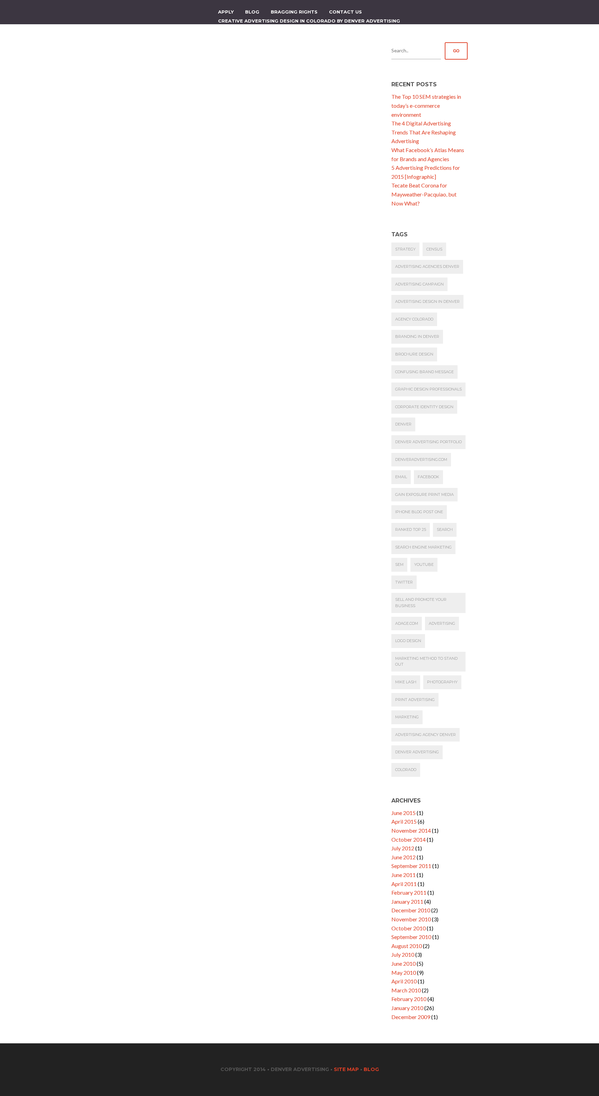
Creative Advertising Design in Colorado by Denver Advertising (309, 21)
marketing (407, 716)
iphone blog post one (419, 511)
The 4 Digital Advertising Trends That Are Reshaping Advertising (423, 132)
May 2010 (403, 972)
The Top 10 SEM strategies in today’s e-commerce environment (426, 105)
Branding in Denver (417, 336)
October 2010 (408, 928)
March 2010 (406, 990)
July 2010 (402, 954)
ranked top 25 (410, 529)
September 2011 (411, 865)
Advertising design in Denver (427, 301)
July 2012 (402, 848)
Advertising (442, 623)
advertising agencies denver (427, 266)
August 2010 (406, 945)
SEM (399, 564)
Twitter (404, 582)
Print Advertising (415, 699)
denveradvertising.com (421, 459)
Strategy (405, 249)
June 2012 (403, 857)
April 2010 (404, 981)
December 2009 (410, 1017)
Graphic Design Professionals (428, 389)
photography (442, 681)
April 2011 (404, 883)
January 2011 (407, 901)
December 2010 (410, 910)
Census (434, 249)
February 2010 (408, 999)
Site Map (346, 1069)
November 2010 (411, 919)
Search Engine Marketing (423, 547)
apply (226, 12)
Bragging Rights (294, 12)
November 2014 (411, 830)
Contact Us (345, 12)
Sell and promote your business (420, 602)
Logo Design (408, 640)
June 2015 (403, 812)
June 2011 (403, 874)
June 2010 (403, 963)
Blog (252, 12)
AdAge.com (406, 623)
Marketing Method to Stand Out (426, 661)
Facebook (428, 476)
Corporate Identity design (424, 406)
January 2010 (407, 1008)
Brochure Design (414, 354)
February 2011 (408, 892)
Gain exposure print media (424, 494)
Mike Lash (405, 681)
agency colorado (414, 319)
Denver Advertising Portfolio (428, 441)
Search (445, 529)
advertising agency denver (425, 734)
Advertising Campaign (419, 284)
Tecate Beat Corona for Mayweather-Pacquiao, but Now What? (424, 194)
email (401, 476)
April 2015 (404, 821)
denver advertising (417, 751)
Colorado (405, 769)
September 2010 (411, 936)
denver (403, 424)
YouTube (424, 564)
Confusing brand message (424, 371)
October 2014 (408, 839)
